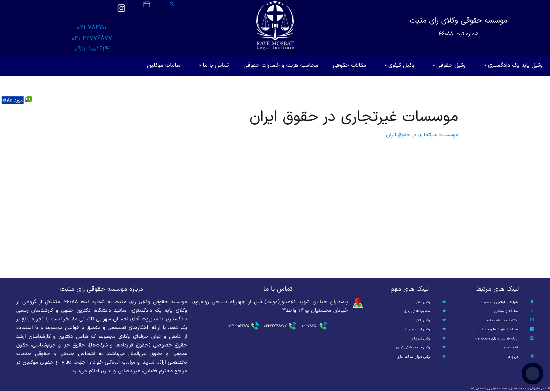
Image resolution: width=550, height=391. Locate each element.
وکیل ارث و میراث (417, 329)
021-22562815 (238, 326)
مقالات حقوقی (349, 65)
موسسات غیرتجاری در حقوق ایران (422, 135)
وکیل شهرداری (420, 338)
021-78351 (309, 326)
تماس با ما (216, 65)
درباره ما (512, 357)
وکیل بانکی (422, 320)
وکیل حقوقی (451, 65)
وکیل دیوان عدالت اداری (413, 357)
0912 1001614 (92, 49)
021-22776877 (275, 326)
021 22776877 (92, 38)
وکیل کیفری (401, 65)
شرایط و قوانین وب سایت (500, 302)
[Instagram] (121, 11)
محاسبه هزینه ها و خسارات (498, 329)
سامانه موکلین (163, 65)
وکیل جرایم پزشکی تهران (413, 347)
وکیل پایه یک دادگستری (515, 65)
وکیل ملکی (422, 302)
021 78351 (91, 27)
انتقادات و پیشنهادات (502, 320)
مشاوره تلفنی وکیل (417, 311)
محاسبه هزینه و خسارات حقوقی (280, 65)
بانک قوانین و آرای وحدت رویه (496, 338)
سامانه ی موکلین (506, 311)
